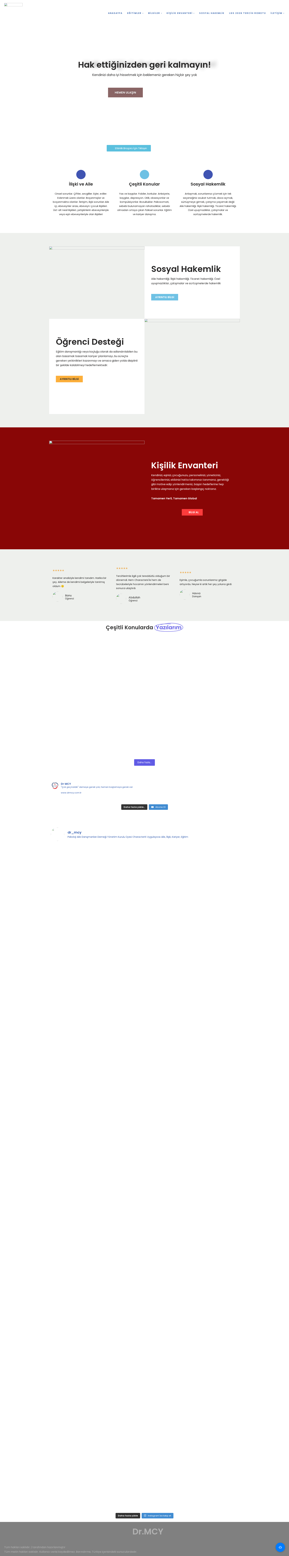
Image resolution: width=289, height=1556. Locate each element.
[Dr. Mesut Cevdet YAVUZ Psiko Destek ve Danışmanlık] (14, 13)
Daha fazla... (144, 762)
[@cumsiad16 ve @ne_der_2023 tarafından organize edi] (215, 1098)
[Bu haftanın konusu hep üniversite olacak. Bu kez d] (168, 870)
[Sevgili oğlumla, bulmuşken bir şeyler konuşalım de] (121, 867)
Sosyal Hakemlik (211, 13)
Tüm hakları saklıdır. (17, 1547)
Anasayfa (115, 13)
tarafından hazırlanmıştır (48, 1547)
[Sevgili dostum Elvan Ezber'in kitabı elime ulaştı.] (168, 1157)
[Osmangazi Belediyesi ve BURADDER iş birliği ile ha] (215, 1462)
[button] (142, 13)
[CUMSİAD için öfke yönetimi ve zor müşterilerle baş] (168, 1281)
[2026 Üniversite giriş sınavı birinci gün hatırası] (121, 1075)
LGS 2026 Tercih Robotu (247, 13)
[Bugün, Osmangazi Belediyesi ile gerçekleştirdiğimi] (121, 1313)
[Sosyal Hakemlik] (208, 174)
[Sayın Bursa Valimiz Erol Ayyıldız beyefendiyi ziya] (74, 1263)
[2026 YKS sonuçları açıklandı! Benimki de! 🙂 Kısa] (215, 861)
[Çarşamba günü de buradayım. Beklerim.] (74, 1381)
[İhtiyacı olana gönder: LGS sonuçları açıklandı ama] (74, 1084)
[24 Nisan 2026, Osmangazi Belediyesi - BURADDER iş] (121, 1395)
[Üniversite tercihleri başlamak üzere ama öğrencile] (74, 954)
